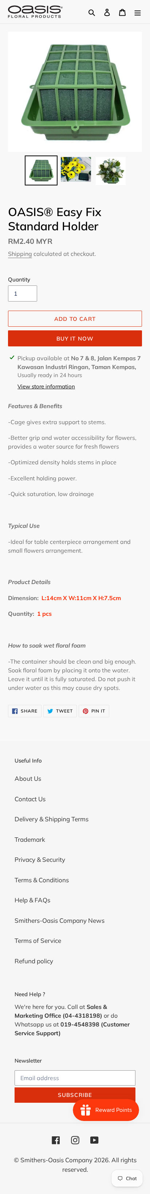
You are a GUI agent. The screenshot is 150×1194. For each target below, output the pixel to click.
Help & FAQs (32, 900)
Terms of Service (38, 940)
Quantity (19, 279)
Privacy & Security (40, 859)
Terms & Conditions (42, 880)
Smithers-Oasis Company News (59, 920)
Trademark (30, 839)
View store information (46, 386)
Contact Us (30, 799)
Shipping (20, 253)
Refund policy (34, 961)
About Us (28, 778)
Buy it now (75, 338)
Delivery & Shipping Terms (51, 819)
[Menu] (137, 11)
